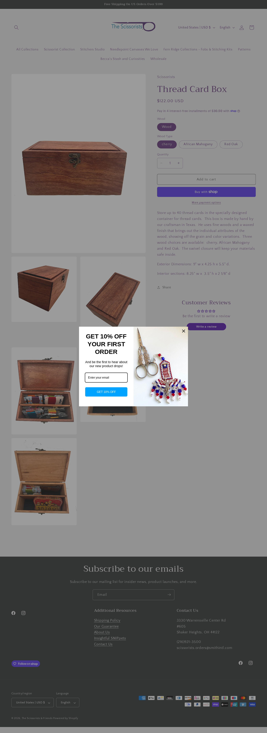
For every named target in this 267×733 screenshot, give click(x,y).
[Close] (183, 331)
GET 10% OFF (106, 391)
